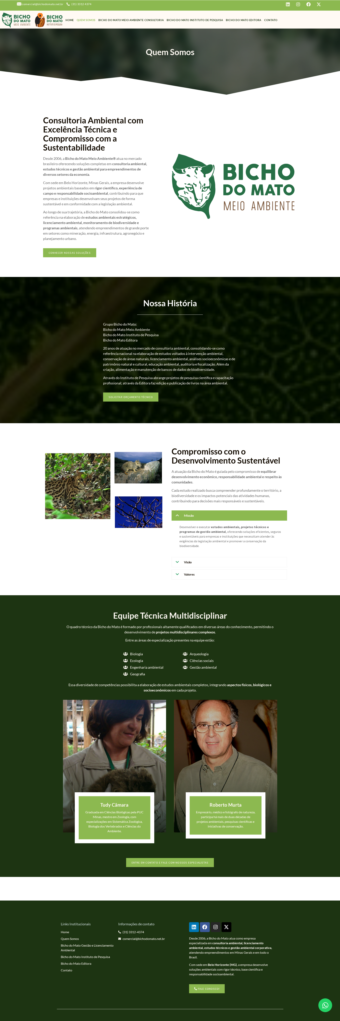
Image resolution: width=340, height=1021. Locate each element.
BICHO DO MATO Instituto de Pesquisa (195, 20)
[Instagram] (216, 927)
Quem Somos (86, 20)
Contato (270, 20)
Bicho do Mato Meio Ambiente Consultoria (131, 20)
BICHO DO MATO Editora (243, 20)
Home (70, 20)
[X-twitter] (226, 927)
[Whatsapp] (325, 1005)
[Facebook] (205, 927)
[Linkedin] (194, 927)
